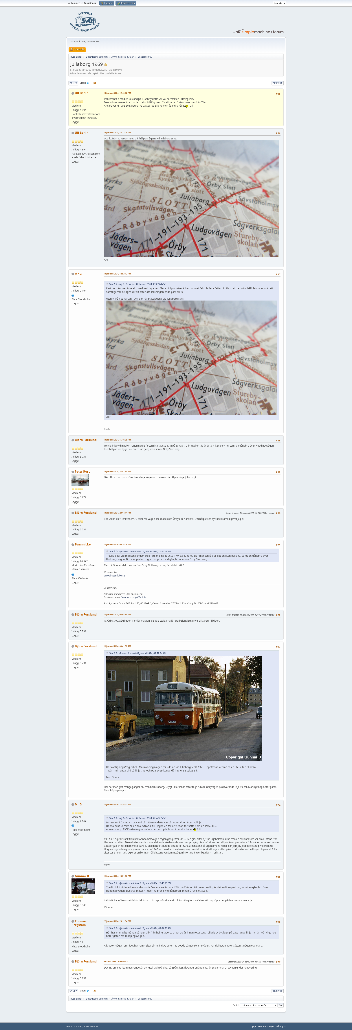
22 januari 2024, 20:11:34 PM (117, 921)
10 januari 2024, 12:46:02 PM (117, 93)
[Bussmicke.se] (73, 574)
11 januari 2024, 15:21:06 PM (117, 876)
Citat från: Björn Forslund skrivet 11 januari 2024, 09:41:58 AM (140, 928)
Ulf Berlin (82, 93)
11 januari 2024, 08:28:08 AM (117, 544)
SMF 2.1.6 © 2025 (74, 1026)
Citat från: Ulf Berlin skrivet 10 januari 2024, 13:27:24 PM (137, 284)
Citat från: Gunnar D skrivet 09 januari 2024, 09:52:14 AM (137, 653)
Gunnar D (82, 876)
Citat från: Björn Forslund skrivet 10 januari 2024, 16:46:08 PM (140, 551)
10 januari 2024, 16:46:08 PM (117, 439)
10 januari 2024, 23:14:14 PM (117, 512)
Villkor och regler (266, 1026)
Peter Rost (82, 471)
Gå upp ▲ (281, 1026)
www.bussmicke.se (114, 575)
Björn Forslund (86, 440)
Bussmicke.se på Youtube (134, 597)
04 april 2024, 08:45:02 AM (116, 961)
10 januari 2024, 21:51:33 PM (117, 471)
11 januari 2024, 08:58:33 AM (117, 614)
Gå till (236, 1005)
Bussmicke (83, 544)
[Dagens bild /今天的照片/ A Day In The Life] (73, 294)
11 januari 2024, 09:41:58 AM (117, 646)
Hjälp (253, 1026)
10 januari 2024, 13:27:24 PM (117, 132)
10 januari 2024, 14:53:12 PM (117, 273)
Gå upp (73, 990)
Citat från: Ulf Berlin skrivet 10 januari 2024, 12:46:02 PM (137, 818)
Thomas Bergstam (79, 923)
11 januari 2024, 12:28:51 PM (117, 804)
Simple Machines (90, 1026)
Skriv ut (277, 83)
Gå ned (73, 83)
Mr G (78, 274)
